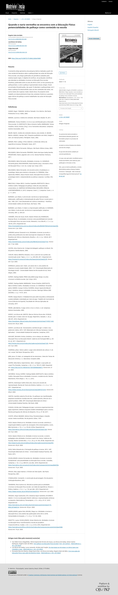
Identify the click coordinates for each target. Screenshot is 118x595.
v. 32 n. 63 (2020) (25, 19)
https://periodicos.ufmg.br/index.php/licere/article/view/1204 (27, 429)
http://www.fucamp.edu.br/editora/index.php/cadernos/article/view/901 (31, 443)
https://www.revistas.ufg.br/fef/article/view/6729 (23, 491)
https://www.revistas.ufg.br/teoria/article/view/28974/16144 (27, 390)
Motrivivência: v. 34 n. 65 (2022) (33, 549)
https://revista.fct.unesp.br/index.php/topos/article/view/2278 (27, 259)
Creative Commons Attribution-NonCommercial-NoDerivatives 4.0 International (52, 575)
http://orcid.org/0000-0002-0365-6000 (17, 39)
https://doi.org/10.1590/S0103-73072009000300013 (27, 367)
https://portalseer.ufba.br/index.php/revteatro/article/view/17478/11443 (31, 321)
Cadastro (104, 1)
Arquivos (14, 13)
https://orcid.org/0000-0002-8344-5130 (17, 52)
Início (9, 19)
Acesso (110, 1)
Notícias (22, 13)
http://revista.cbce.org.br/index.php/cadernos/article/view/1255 (28, 343)
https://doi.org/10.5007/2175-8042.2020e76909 (26, 58)
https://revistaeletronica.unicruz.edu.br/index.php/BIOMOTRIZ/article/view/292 (33, 226)
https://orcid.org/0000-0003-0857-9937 (17, 45)
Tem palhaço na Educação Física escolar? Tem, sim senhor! (52, 544)
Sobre (30, 13)
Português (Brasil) (93, 30)
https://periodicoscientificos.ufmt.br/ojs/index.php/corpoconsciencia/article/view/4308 (35, 527)
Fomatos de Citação (65, 108)
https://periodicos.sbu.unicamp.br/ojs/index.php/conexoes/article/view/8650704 (33, 465)
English (90, 24)
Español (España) (93, 27)
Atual (7, 13)
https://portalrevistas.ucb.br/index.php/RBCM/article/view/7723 (28, 242)
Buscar (109, 13)
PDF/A (63, 73)
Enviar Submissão (94, 38)
